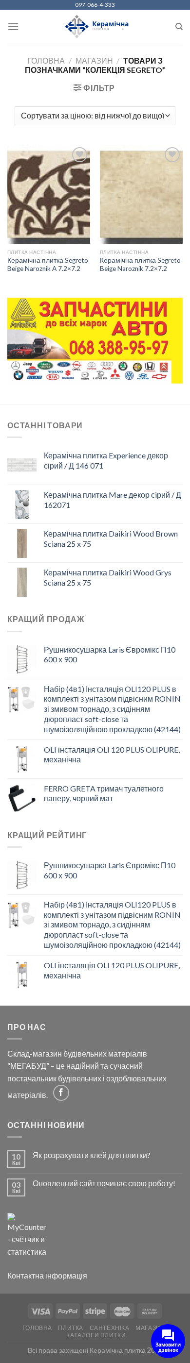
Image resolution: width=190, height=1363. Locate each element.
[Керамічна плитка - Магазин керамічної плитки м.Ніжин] (95, 27)
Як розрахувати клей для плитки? (92, 1155)
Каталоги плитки (96, 1335)
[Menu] (13, 26)
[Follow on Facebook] (61, 1093)
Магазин (94, 60)
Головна (46, 60)
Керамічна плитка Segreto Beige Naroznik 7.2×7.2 (140, 264)
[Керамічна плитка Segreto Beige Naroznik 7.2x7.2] (141, 194)
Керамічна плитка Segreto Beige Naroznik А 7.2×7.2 (47, 264)
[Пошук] (179, 26)
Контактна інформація (47, 1275)
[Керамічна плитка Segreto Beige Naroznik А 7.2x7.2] (48, 194)
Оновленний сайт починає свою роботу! (104, 1183)
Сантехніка (110, 1327)
